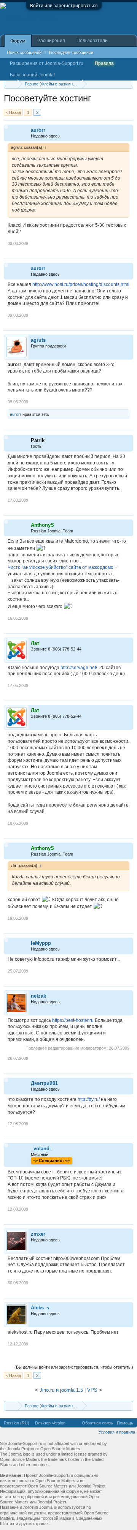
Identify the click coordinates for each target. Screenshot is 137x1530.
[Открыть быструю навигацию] (128, 83)
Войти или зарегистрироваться (64, 5)
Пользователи (92, 40)
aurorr (38, 130)
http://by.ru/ (89, 1099)
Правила (104, 63)
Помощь (125, 1423)
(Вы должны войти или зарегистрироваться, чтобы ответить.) (73, 1367)
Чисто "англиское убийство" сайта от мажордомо (60, 567)
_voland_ (41, 1148)
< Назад (13, 112)
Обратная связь (97, 1423)
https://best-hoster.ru (73, 1020)
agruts (38, 340)
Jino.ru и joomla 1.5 (61, 1390)
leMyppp (41, 943)
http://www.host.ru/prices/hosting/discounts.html (80, 284)
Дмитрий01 (44, 1083)
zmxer (38, 1234)
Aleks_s (40, 1308)
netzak (38, 996)
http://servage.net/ (79, 667)
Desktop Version (50, 1423)
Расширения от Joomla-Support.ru (46, 63)
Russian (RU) (16, 1423)
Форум (17, 41)
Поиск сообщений (24, 52)
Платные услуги (54, 52)
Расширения (51, 40)
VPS (92, 1390)
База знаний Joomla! (32, 74)
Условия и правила (117, 1432)
